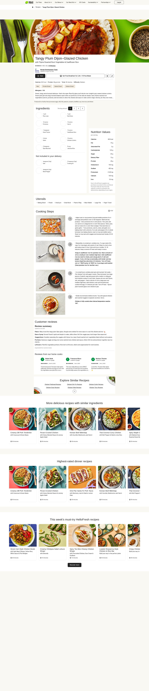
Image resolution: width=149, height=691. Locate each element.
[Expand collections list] (74, 391)
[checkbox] (36, 65)
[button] (70, 108)
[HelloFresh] (29, 2)
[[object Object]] (107, 76)
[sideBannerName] (102, 115)
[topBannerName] (74, 14)
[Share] (112, 76)
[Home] (33, 7)
